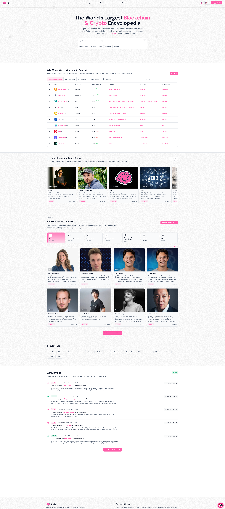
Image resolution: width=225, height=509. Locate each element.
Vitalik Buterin (113, 95)
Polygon (142, 101)
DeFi (86, 46)
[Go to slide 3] (177, 246)
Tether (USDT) (62, 101)
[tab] (55, 79)
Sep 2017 (164, 131)
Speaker (70, 352)
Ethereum (108, 46)
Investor (106, 352)
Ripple (142, 107)
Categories (89, 3)
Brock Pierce (122, 101)
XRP (59, 107)
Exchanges (116, 46)
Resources (112, 3)
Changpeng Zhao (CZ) (115, 113)
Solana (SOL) (62, 125)
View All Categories (168, 222)
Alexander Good (68, 412)
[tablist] (79, 79)
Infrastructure (117, 352)
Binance (60, 113)
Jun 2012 (164, 107)
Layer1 (59, 357)
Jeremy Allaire (113, 119)
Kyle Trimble (67, 425)
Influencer (148, 352)
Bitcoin (100, 46)
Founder (51, 352)
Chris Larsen (112, 107)
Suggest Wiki (217, 3)
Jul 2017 (164, 113)
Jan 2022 (165, 137)
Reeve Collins (113, 101)
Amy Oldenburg (68, 386)
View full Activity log (111, 450)
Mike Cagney (118, 137)
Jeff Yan (111, 143)
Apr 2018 (164, 125)
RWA (139, 352)
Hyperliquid (61, 143)
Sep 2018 (164, 119)
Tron (59, 131)
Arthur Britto (130, 107)
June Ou (111, 137)
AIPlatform (158, 352)
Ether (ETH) (61, 95)
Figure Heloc (62, 137)
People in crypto (61, 382)
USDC (59, 119)
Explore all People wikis (111, 333)
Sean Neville (122, 119)
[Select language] (207, 3)
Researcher (130, 352)
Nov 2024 (165, 143)
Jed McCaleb (121, 107)
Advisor (90, 352)
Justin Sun (112, 131)
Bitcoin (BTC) (62, 89)
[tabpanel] (112, 115)
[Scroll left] (171, 159)
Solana (142, 125)
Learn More (142, 54)
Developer (81, 352)
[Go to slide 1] (174, 246)
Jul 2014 (164, 95)
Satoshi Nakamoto (114, 89)
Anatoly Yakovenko (114, 125)
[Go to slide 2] (175, 246)
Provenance (144, 137)
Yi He (124, 113)
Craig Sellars (130, 101)
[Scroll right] (176, 159)
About (121, 3)
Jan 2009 (165, 89)
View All (173, 73)
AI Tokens (93, 46)
